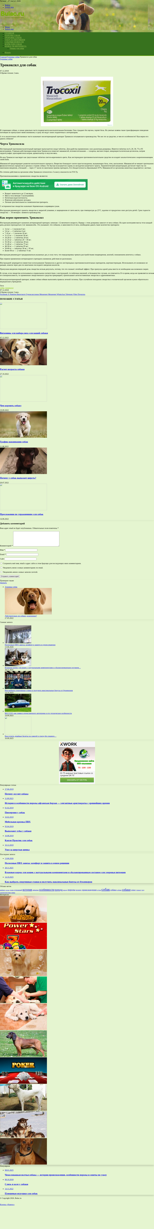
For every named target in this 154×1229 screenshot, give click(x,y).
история (27, 889)
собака (113, 890)
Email (3, 554)
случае (99, 890)
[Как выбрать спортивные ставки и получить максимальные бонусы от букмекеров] (18, 688)
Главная (3, 57)
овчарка (35, 890)
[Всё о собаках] (13, 23)
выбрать (2, 890)
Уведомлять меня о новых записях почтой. (20, 572)
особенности (46, 889)
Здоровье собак (13, 38)
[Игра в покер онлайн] (23, 1083)
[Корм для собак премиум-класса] (23, 922)
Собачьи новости (14, 42)
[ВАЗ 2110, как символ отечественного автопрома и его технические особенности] (18, 711)
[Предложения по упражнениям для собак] (23, 510)
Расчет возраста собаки (12, 369)
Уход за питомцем (15, 40)
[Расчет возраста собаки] (23, 365)
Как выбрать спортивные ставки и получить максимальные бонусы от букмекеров (39, 690)
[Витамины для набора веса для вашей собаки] (23, 328)
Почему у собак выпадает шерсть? (18, 478)
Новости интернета (15, 46)
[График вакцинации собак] (23, 437)
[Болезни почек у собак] (23, 1002)
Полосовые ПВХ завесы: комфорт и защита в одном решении (30, 645)
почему (79, 890)
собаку (133, 890)
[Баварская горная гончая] (23, 1056)
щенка (13, 892)
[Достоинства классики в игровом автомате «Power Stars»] (23, 948)
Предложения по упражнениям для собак (21, 514)
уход (142, 890)
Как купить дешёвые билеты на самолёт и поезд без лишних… (30, 736)
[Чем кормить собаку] (23, 401)
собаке (119, 890)
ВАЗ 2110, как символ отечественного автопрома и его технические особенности (38, 713)
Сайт (2, 559)
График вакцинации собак (14, 441)
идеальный (18, 890)
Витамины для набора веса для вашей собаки (24, 333)
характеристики (5, 892)
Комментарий (6, 546)
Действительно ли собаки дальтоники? (21, 616)
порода (59, 889)
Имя (2, 550)
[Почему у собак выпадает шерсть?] (23, 473)
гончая (7, 890)
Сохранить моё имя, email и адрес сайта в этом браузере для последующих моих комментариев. (42, 563)
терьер (138, 890)
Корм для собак (13, 44)
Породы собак (12, 35)
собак (2, 288)
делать (12, 890)
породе (65, 890)
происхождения (89, 890)
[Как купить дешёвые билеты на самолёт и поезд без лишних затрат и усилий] (18, 734)
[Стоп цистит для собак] (23, 1029)
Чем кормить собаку (11, 405)
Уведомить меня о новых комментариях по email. (23, 568)
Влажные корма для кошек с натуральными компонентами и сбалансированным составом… (43, 668)
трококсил (9, 288)
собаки (126, 889)
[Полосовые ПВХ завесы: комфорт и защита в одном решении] (18, 643)
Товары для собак (17, 48)
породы (71, 890)
